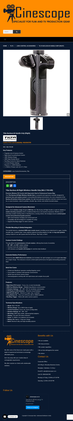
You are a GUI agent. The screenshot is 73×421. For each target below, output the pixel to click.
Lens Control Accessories (26, 46)
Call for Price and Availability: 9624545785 (17, 142)
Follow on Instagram (32, 407)
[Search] (17, 32)
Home (5, 46)
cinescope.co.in (35, 396)
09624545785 (46, 374)
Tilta (11, 46)
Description (9, 176)
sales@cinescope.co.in (49, 371)
